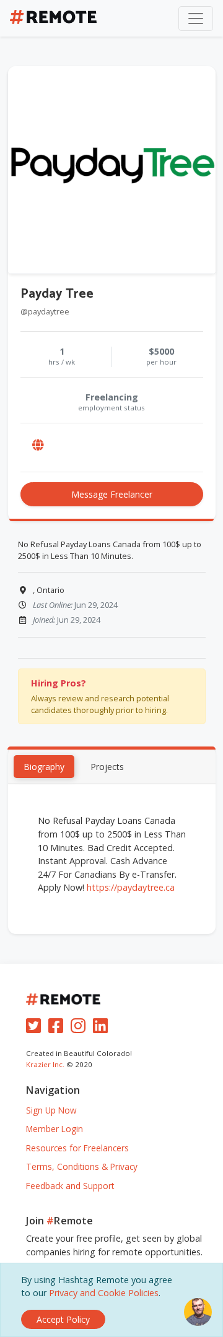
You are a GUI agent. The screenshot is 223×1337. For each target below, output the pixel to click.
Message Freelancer (111, 494)
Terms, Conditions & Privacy (82, 1166)
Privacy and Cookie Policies (104, 1293)
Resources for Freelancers (77, 1148)
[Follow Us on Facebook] (58, 1028)
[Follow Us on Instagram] (80, 1028)
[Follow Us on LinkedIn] (103, 1028)
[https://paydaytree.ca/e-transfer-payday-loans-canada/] (38, 445)
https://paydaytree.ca (131, 887)
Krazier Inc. (45, 1064)
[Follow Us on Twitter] (36, 1028)
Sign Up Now (51, 1110)
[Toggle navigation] (195, 18)
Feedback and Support (70, 1186)
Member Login (54, 1129)
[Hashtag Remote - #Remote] (53, 18)
